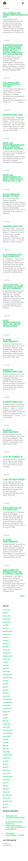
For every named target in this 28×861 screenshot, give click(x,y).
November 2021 (7, 702)
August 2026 (6, 609)
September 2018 (7, 776)
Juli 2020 (5, 739)
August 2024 (6, 634)
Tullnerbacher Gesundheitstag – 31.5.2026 (15, 834)
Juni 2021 (5, 717)
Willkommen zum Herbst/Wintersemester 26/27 (15, 817)
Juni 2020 (5, 742)
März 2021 (6, 720)
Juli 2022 (5, 680)
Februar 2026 (7, 615)
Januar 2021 (6, 727)
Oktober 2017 (7, 798)
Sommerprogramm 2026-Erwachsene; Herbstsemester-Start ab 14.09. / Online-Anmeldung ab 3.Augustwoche (15, 825)
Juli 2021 (5, 714)
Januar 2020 (6, 751)
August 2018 (6, 779)
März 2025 (6, 628)
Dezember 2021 (7, 699)
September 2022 (7, 677)
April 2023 (6, 665)
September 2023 (7, 656)
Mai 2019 (5, 764)
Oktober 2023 (7, 653)
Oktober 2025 (7, 622)
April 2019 (6, 767)
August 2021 (6, 711)
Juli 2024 (5, 637)
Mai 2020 (5, 745)
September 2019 (7, 754)
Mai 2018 (5, 785)
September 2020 (7, 733)
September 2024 (7, 631)
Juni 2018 (5, 782)
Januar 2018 (6, 792)
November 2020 (7, 730)
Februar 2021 (7, 724)
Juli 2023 (5, 662)
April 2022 (6, 690)
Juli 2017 (5, 804)
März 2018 (6, 788)
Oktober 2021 (7, 705)
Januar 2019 (6, 773)
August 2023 (6, 659)
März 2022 (6, 693)
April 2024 (6, 643)
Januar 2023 (6, 671)
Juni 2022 (5, 683)
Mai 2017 (5, 807)
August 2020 (6, 736)
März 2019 (6, 770)
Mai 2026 (5, 612)
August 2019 (6, 758)
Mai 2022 (5, 686)
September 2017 (7, 801)
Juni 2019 (5, 761)
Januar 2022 (6, 696)
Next (22, 596)
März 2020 (6, 748)
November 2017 (7, 795)
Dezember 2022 (7, 674)
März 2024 (6, 646)
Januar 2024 (6, 649)
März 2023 (6, 668)
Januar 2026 (6, 619)
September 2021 (7, 708)
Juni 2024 (5, 640)
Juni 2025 (5, 625)
